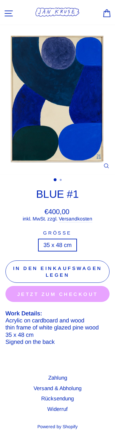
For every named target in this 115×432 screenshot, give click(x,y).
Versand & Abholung (57, 388)
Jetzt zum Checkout (57, 294)
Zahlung (57, 378)
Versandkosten (75, 218)
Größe (57, 232)
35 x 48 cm (57, 245)
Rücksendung (57, 399)
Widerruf (57, 409)
